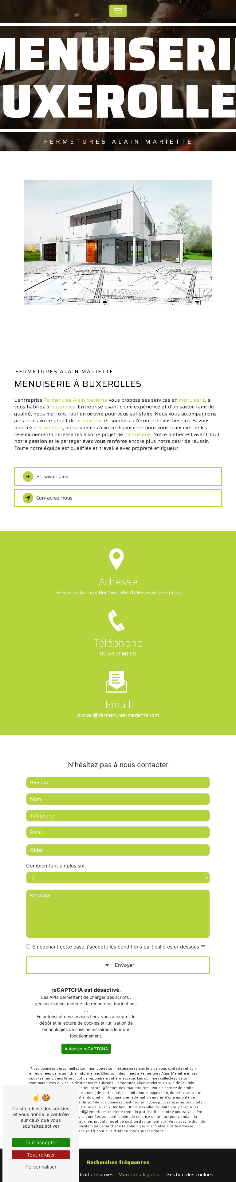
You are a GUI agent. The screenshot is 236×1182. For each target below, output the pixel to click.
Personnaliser (41, 1167)
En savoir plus (52, 476)
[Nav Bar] (118, 11)
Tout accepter (41, 1142)
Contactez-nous (54, 498)
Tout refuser (41, 1155)
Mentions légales (138, 1174)
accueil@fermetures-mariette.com (118, 715)
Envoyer (124, 965)
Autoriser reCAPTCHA (86, 1048)
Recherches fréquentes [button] (118, 1162)
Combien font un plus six (55, 866)
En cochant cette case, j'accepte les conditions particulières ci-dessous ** (119, 947)
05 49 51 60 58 (118, 654)
